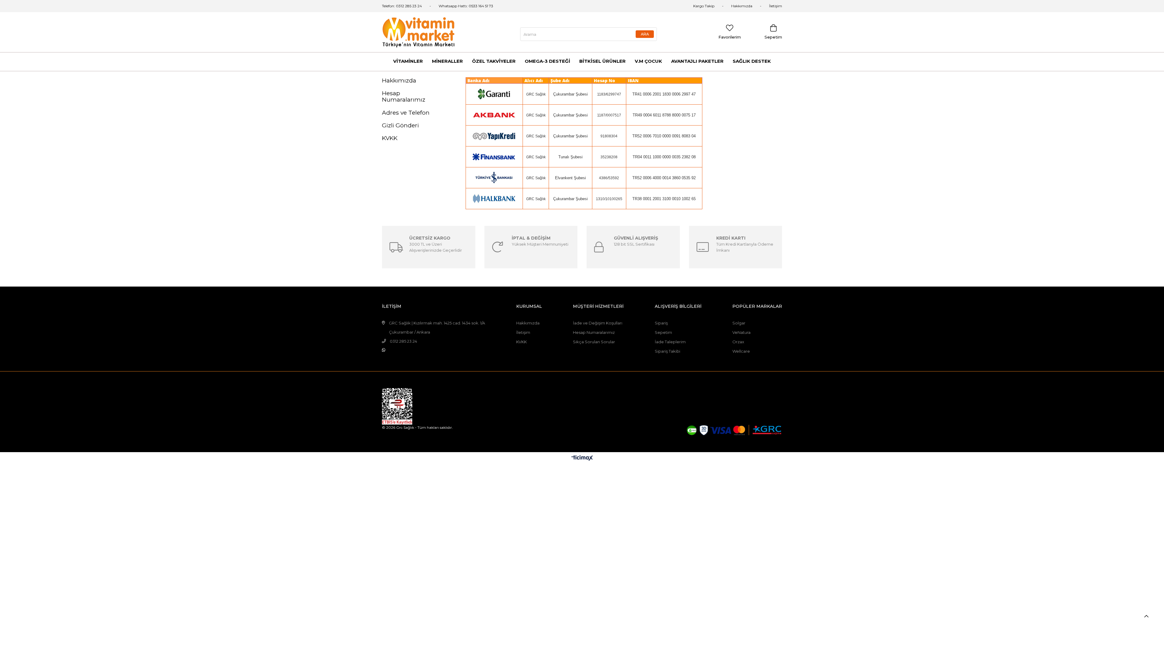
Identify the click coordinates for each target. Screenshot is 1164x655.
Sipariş (661, 323)
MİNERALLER (447, 61)
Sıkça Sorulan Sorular (594, 341)
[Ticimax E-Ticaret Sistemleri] (582, 458)
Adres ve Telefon (406, 112)
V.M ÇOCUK (648, 61)
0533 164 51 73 (481, 6)
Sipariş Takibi (667, 351)
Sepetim (663, 332)
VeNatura (741, 332)
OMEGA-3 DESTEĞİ (547, 61)
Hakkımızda (741, 6)
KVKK (389, 138)
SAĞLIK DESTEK (752, 61)
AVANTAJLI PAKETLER (697, 61)
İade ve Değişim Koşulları (597, 323)
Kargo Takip (703, 6)
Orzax (738, 341)
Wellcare (741, 351)
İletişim (775, 6)
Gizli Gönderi (400, 125)
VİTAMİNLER (408, 61)
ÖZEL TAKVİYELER (494, 61)
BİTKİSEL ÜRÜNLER (602, 61)
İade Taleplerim (670, 341)
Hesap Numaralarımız (403, 96)
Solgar (738, 323)
